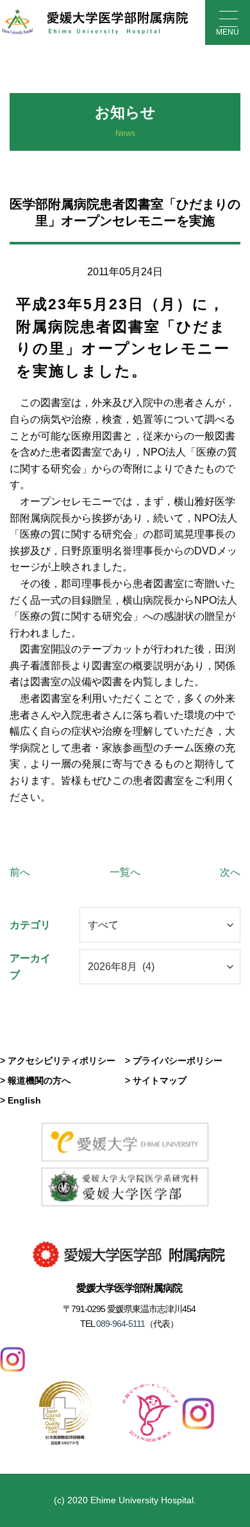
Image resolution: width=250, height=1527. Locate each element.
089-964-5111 (119, 1323)
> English (20, 1100)
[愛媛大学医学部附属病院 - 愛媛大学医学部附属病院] (94, 22)
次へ (230, 872)
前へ (20, 872)
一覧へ (125, 872)
